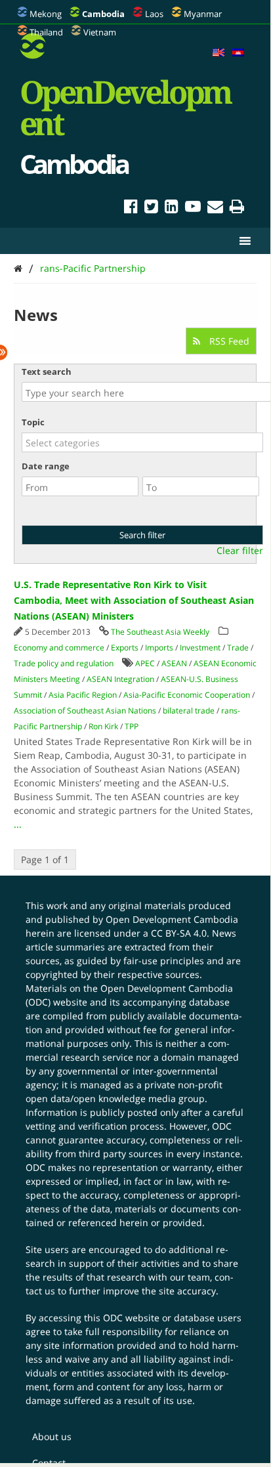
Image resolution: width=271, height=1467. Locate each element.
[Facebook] (131, 208)
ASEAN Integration (120, 679)
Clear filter (240, 551)
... (18, 824)
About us (52, 1436)
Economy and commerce (59, 647)
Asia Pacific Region (83, 694)
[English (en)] (218, 53)
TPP (131, 726)
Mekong (46, 14)
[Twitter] (151, 208)
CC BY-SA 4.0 (179, 933)
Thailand (46, 32)
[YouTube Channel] (193, 208)
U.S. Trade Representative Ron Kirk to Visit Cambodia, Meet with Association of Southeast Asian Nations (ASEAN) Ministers (134, 600)
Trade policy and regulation (64, 663)
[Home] (18, 268)
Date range (46, 466)
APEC (145, 663)
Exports (124, 647)
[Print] (237, 208)
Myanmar (203, 14)
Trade (238, 647)
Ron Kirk (103, 726)
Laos (154, 14)
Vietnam (99, 32)
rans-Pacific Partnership (93, 268)
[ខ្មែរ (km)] (238, 53)
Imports (159, 647)
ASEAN (174, 663)
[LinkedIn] (171, 208)
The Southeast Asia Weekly (160, 631)
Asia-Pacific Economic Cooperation (186, 694)
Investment (200, 647)
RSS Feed (228, 341)
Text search (47, 371)
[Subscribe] (215, 208)
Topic (33, 422)
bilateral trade (189, 710)
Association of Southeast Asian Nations (85, 710)
